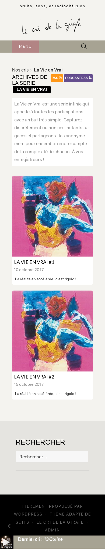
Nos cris (20, 70)
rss (55, 78)
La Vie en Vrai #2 (34, 377)
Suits (22, 522)
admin (52, 530)
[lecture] (6, 542)
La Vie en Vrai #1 (34, 262)
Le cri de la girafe (60, 522)
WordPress (28, 514)
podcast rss (76, 78)
